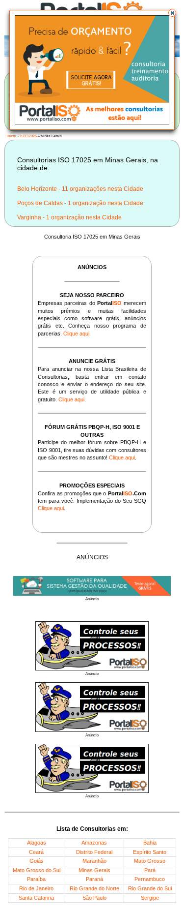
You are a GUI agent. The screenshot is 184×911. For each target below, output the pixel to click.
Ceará (36, 852)
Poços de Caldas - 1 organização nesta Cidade (80, 203)
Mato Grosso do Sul (36, 870)
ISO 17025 (28, 136)
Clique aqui (76, 333)
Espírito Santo (149, 852)
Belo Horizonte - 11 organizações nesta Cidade (80, 188)
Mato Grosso (149, 861)
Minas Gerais (94, 870)
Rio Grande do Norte (94, 888)
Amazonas (94, 843)
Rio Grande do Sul (150, 888)
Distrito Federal (94, 852)
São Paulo (94, 898)
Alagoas (36, 843)
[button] (172, 13)
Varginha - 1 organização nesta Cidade (69, 217)
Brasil (11, 136)
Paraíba (36, 879)
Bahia (150, 843)
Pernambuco (149, 879)
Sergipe (150, 898)
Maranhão (94, 861)
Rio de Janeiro (36, 888)
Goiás (36, 861)
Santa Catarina (36, 898)
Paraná (94, 879)
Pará (150, 870)
